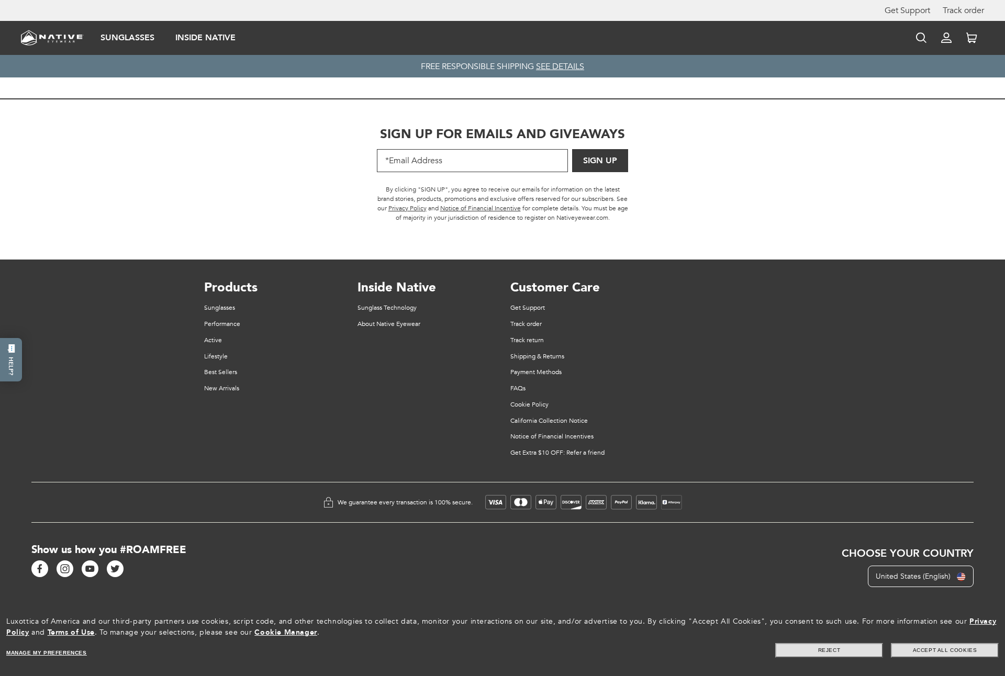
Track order (963, 10)
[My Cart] (971, 37)
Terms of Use (71, 632)
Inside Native (205, 37)
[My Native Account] (946, 37)
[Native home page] (52, 37)
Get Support (907, 10)
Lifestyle (216, 356)
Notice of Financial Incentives (552, 436)
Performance (222, 324)
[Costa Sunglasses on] (39, 568)
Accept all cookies (945, 650)
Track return (527, 340)
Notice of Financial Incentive (480, 208)
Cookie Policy (529, 404)
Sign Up (600, 160)
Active (213, 340)
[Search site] (921, 37)
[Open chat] (11, 359)
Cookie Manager (285, 632)
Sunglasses (127, 37)
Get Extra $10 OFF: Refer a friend (557, 452)
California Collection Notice (549, 420)
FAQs (518, 388)
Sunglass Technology (387, 307)
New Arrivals (221, 388)
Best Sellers (220, 372)
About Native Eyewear (389, 324)
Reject (829, 650)
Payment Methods (536, 372)
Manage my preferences (46, 653)
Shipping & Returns (537, 356)
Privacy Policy (407, 208)
